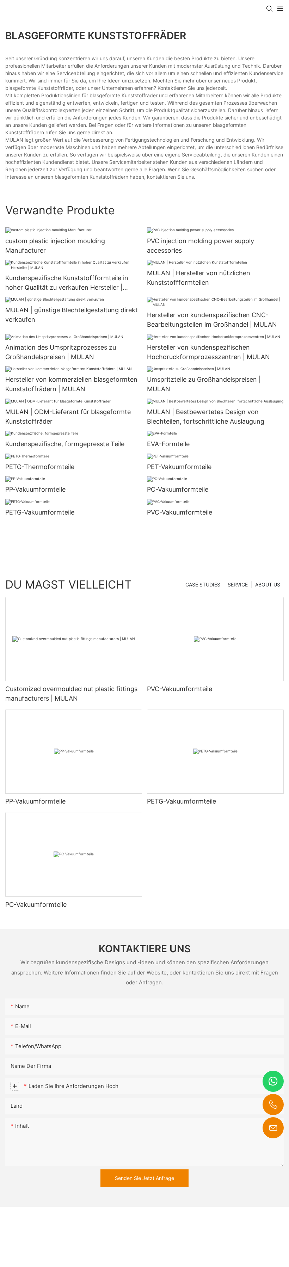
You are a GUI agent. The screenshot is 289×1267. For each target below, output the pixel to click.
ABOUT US (267, 585)
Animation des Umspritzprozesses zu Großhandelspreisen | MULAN (60, 352)
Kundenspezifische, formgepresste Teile (64, 444)
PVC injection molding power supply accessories (200, 245)
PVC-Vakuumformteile (179, 512)
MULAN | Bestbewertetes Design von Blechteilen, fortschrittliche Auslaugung (205, 416)
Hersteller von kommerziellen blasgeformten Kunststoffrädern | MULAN (71, 384)
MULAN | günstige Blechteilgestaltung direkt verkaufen (71, 314)
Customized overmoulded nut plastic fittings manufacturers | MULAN (71, 693)
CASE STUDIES (202, 585)
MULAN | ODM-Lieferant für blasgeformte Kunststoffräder (68, 416)
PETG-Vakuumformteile (39, 512)
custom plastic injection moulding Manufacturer (55, 245)
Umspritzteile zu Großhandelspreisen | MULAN (204, 384)
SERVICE (238, 585)
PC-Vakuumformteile (177, 489)
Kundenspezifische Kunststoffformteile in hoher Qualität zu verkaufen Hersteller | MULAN (66, 283)
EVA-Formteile (168, 444)
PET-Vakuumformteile (179, 466)
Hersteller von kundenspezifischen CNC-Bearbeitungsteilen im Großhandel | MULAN (212, 319)
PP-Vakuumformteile (35, 489)
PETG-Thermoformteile (39, 466)
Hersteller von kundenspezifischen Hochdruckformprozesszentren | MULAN (208, 352)
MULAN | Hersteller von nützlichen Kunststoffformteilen (198, 277)
